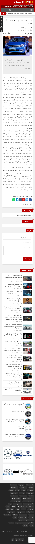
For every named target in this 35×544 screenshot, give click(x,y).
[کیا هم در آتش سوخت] (17, 414)
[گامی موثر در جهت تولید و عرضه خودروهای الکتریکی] (17, 429)
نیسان (31, 515)
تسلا (24, 490)
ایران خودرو (23, 487)
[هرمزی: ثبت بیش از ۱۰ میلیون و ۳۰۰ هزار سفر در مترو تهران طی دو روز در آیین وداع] (17, 301)
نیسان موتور (23, 515)
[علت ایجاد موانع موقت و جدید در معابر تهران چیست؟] (17, 343)
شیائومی (31, 509)
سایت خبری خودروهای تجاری (26, 506)
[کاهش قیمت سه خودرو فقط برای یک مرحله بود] (17, 390)
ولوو (15, 517)
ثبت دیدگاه (27, 259)
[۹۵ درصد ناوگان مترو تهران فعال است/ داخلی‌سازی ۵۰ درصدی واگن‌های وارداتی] (17, 367)
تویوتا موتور (30, 493)
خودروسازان (14, 496)
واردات (31, 517)
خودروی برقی (18, 504)
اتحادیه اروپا (30, 485)
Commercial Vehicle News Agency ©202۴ (23, 536)
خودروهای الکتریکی (28, 498)
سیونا (8, 506)
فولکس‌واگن (30, 512)
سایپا (14, 506)
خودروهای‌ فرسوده (29, 504)
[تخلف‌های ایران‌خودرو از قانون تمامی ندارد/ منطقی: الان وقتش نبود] (17, 436)
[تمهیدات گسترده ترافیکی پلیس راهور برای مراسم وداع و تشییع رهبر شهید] (17, 350)
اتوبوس (22, 485)
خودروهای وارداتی (16, 501)
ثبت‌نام (22, 493)
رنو (10, 504)
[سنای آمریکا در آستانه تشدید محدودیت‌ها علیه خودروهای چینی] (17, 286)
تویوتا (11, 490)
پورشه (11, 523)
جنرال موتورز (14, 493)
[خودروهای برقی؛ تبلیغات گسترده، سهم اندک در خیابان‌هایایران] (17, 293)
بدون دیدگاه (26, 204)
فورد (18, 509)
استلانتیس (14, 485)
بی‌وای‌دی (31, 490)
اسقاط (31, 487)
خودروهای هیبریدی (28, 501)
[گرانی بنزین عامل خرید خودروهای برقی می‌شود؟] (17, 406)
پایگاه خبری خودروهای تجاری (26, 520)
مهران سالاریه (11, 512)
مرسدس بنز (21, 512)
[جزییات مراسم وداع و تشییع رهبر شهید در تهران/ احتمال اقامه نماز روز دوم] (17, 336)
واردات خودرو (23, 517)
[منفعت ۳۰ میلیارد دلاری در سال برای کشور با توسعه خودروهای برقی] (17, 421)
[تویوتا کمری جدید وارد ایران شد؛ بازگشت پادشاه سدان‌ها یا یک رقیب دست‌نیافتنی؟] (17, 327)
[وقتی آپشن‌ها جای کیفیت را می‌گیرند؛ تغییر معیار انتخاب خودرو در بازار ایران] (17, 278)
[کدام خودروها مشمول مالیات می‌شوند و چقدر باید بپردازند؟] (17, 384)
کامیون (25, 525)
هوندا (15, 515)
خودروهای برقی (16, 498)
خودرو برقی (23, 496)
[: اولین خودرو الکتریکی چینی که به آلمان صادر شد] (4, 33)
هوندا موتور (7, 515)
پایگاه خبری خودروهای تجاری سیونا (25, 523)
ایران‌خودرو (14, 487)
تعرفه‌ (18, 490)
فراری (24, 509)
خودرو (31, 496)
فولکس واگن (10, 509)
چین (32, 525)
